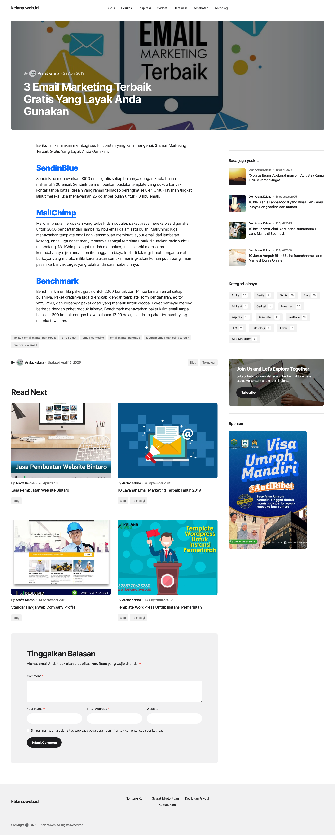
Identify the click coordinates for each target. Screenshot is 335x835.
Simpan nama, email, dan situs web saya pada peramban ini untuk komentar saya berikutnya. (97, 730)
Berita (262, 295)
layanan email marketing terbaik (167, 337)
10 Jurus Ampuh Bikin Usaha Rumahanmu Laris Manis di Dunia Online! (285, 258)
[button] (311, 8)
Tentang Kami (136, 798)
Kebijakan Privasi (197, 798)
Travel (286, 328)
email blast (69, 337)
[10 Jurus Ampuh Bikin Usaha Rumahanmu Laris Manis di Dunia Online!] (237, 257)
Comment (35, 676)
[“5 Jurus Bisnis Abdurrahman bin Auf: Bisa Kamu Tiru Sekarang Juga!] (237, 176)
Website (152, 709)
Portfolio (297, 317)
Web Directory (243, 339)
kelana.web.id (25, 7)
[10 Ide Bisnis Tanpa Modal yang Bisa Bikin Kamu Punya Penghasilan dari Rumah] (237, 203)
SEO (236, 328)
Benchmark (57, 281)
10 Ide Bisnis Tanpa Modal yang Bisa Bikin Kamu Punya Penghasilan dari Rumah (286, 204)
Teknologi (208, 362)
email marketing (93, 337)
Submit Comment (44, 742)
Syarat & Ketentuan (165, 798)
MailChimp (56, 212)
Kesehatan (268, 317)
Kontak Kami (167, 805)
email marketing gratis (125, 337)
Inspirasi (239, 317)
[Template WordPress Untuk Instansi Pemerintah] (168, 557)
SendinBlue (57, 168)
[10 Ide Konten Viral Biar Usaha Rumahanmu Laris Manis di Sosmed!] (237, 230)
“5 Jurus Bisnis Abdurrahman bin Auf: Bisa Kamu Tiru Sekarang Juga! (286, 177)
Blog (193, 362)
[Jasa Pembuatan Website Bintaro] (61, 440)
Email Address (98, 709)
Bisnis (286, 295)
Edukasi (238, 306)
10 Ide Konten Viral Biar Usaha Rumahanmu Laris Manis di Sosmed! (282, 231)
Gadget (263, 306)
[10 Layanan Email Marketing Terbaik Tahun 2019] (168, 440)
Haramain (290, 306)
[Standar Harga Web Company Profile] (61, 557)
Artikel (238, 295)
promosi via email (25, 345)
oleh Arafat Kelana (260, 196)
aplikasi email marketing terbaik (34, 337)
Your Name (36, 709)
